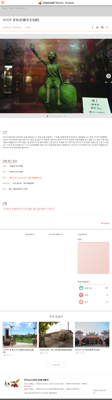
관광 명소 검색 (20, 8)
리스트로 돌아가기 (56, 234)
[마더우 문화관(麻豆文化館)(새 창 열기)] (56, 76)
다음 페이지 (82, 234)
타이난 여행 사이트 (56, 2)
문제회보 (107, 27)
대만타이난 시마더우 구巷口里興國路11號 (27, 178)
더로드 (55, 365)
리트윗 (97, 27)
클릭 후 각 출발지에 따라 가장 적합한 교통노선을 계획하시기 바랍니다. (30, 209)
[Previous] (3, 76)
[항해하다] (2, 2)
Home (5, 8)
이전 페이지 (29, 234)
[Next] (108, 76)
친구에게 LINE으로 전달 (102, 27)
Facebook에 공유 (92, 27)
